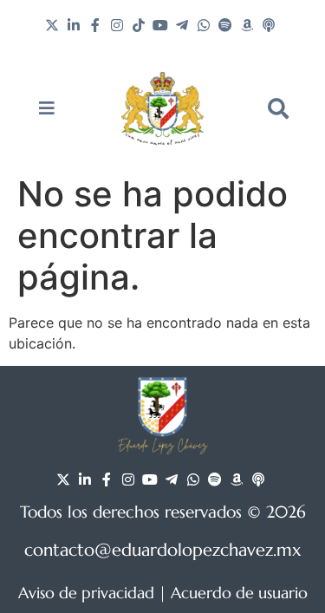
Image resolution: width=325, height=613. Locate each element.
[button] (278, 108)
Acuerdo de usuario (239, 593)
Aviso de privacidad (86, 593)
